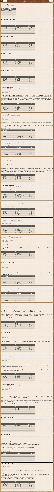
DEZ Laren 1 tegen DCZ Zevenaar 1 (19, 88)
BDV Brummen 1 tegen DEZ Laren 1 (19, 159)
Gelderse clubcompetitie (12, 5)
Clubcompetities (4, 5)
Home (1, 5)
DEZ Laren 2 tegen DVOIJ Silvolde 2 (19, 288)
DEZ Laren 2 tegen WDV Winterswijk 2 (19, 142)
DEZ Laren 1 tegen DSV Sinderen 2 (19, 385)
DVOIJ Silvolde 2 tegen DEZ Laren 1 (19, 115)
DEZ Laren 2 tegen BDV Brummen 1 (19, 356)
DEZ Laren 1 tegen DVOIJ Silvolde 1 (19, 71)
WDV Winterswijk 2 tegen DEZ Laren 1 (19, 237)
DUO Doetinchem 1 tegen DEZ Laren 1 (19, 263)
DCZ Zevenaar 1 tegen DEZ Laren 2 (19, 333)
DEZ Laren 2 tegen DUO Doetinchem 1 (19, 203)
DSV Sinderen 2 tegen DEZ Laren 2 (19, 220)
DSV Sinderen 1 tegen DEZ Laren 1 (19, 305)
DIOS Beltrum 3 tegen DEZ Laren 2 (19, 186)
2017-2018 (8, 5)
